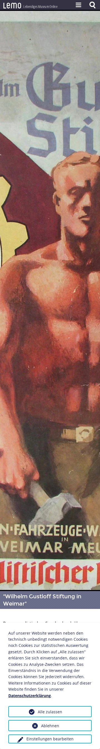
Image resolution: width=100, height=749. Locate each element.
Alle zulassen (50, 711)
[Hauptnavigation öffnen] (78, 5)
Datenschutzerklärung (29, 695)
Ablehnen (50, 725)
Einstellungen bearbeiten (50, 738)
